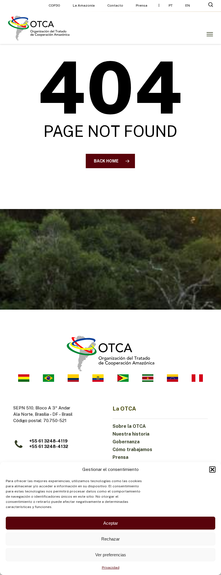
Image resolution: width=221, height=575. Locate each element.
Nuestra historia (131, 434)
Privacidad (110, 568)
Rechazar (110, 538)
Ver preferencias (110, 554)
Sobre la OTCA (129, 426)
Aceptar (110, 523)
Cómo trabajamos (132, 449)
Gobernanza (126, 441)
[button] (212, 469)
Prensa (120, 457)
